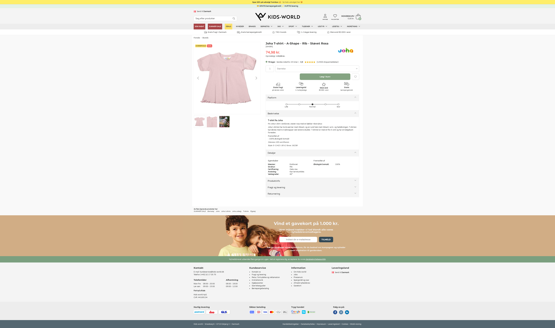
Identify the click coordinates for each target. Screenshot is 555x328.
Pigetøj (253, 211)
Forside (197, 38)
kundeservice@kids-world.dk (212, 272)
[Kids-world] (277, 17)
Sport (292, 26)
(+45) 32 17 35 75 (208, 275)
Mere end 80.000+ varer (340, 32)
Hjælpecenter (257, 283)
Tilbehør (306, 26)
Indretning (352, 26)
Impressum (321, 324)
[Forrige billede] (198, 78)
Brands (252, 26)
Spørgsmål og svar (301, 280)
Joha (217, 211)
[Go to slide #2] (212, 121)
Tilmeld (326, 239)
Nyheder (240, 26)
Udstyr (321, 26)
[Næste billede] (256, 78)
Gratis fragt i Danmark (217, 32)
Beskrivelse (273, 113)
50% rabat (199, 26)
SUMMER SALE (215, 26)
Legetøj (336, 26)
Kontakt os (256, 272)
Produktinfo (274, 181)
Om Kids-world (300, 272)
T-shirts (245, 211)
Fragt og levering (276, 187)
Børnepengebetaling (260, 288)
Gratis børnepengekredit (251, 32)
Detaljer (272, 153)
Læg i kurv (325, 76)
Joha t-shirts (225, 211)
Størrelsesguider (259, 286)
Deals (228, 26)
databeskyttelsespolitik (316, 259)
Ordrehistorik (257, 280)
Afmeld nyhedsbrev (302, 283)
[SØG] (234, 18)
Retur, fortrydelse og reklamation (266, 277)
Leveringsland (334, 324)
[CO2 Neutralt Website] (311, 312)
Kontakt (198, 268)
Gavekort (297, 286)
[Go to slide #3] (224, 121)
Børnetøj (265, 26)
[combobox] (317, 69)
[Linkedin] (347, 313)
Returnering (274, 193)
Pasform (272, 97)
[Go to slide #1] (199, 121)
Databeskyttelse (308, 324)
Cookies (345, 324)
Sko (279, 26)
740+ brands (280, 32)
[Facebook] (335, 313)
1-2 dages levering (309, 32)
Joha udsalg (236, 211)
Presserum (298, 277)
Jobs (296, 275)
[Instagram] (341, 313)
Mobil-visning (355, 324)
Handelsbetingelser (291, 324)
